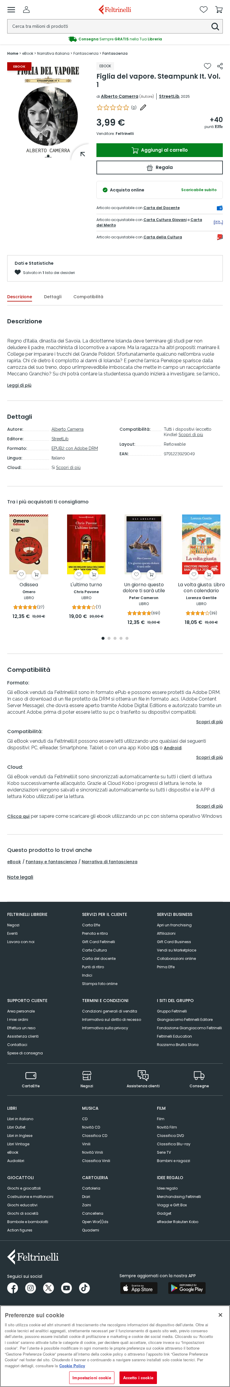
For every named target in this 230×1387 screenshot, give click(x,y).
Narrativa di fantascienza (109, 862)
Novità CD (91, 1127)
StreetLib (169, 96)
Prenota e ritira (95, 933)
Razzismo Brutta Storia (178, 1044)
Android (172, 748)
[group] (115, 39)
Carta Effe (91, 925)
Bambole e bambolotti (27, 1221)
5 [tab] (127, 639)
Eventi (12, 933)
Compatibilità (88, 297)
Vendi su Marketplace (176, 950)
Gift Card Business (174, 941)
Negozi (13, 925)
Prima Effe (166, 966)
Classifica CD (94, 1135)
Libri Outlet (16, 1127)
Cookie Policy (72, 1365)
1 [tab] (48, 156)
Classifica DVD (170, 1135)
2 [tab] (109, 639)
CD (84, 1118)
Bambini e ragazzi (173, 1160)
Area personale (21, 1011)
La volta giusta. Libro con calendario (201, 588)
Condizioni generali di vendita (109, 1011)
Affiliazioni (166, 933)
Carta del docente (99, 958)
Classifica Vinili (96, 1160)
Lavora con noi (20, 941)
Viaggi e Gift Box (172, 1205)
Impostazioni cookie (91, 1377)
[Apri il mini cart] (219, 9)
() (134, 107)
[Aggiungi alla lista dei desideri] (207, 66)
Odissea (28, 585)
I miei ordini (17, 1019)
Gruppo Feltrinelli (172, 1011)
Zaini (86, 1205)
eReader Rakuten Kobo (177, 1221)
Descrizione (19, 297)
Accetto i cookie (138, 1377)
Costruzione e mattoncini (30, 1196)
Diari (86, 1196)
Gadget (164, 1213)
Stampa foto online (99, 983)
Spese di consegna (25, 1053)
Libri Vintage (18, 1144)
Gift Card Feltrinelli (98, 941)
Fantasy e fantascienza (51, 862)
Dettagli (52, 297)
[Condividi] (220, 66)
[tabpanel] (48, 111)
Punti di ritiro (93, 966)
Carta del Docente (161, 207)
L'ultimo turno (86, 585)
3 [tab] (115, 639)
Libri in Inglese (19, 1135)
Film (160, 1118)
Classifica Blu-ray (173, 1144)
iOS (154, 748)
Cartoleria (91, 1188)
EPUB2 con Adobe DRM (75, 448)
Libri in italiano (20, 1118)
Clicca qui (18, 816)
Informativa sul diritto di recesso (111, 1019)
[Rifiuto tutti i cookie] (220, 1314)
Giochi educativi (22, 1205)
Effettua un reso (21, 1027)
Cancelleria (92, 1213)
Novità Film (167, 1127)
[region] (115, 1346)
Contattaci (17, 1044)
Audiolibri (15, 1160)
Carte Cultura (94, 950)
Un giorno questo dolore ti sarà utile (144, 588)
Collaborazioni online (176, 958)
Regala (164, 167)
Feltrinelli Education (174, 1036)
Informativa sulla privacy (105, 1027)
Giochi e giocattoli (24, 1188)
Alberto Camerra (119, 96)
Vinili (86, 1144)
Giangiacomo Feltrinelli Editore (185, 1019)
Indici (87, 975)
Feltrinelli (125, 133)
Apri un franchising (174, 925)
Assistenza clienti (23, 1036)
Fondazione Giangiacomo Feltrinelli (189, 1027)
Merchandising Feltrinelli (179, 1196)
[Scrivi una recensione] (143, 107)
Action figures (19, 1230)
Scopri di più (68, 467)
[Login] (26, 9)
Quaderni (90, 1230)
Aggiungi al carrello (164, 150)
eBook (14, 862)
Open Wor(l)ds (95, 1221)
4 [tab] (121, 639)
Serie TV (164, 1152)
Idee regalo (167, 1188)
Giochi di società (22, 1213)
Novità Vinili (92, 1152)
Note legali (20, 877)
